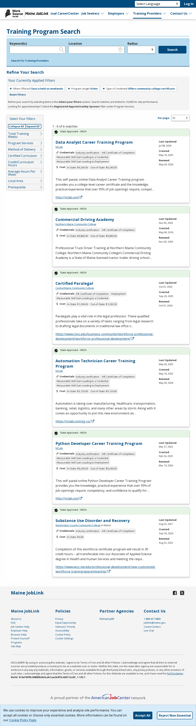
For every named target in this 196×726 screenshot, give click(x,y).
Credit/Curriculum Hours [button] (21, 163)
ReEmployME (107, 619)
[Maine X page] (182, 593)
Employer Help (19, 630)
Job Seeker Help (20, 626)
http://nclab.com (67, 197)
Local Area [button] (15, 181)
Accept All (142, 715)
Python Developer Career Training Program (99, 443)
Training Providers (147, 13)
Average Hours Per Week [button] (21, 173)
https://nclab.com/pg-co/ (73, 421)
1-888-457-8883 (152, 619)
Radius (132, 43)
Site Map (16, 646)
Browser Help (19, 634)
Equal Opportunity (65, 622)
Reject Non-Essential (175, 715)
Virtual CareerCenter (62, 13)
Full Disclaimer (175, 673)
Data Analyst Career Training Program (94, 142)
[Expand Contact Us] (190, 13)
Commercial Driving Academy (85, 219)
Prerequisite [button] (17, 187)
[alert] (120, 132)
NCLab (59, 147)
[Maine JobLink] (27, 13)
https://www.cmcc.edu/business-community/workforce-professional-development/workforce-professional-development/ (105, 336)
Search (172, 50)
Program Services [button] (20, 143)
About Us (16, 619)
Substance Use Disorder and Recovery (93, 520)
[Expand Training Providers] (165, 13)
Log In (189, 4)
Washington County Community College (78, 525)
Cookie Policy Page (22, 720)
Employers (116, 13)
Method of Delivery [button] (22, 149)
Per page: (164, 118)
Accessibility (62, 630)
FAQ (13, 622)
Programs (16, 642)
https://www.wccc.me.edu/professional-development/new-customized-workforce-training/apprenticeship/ (106, 569)
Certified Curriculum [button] (22, 156)
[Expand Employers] (127, 13)
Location (75, 43)
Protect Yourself (20, 638)
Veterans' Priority (65, 626)
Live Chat (149, 630)
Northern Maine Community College (76, 224)
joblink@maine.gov (154, 622)
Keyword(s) (18, 43)
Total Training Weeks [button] (18, 135)
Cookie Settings (64, 638)
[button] (30, 60)
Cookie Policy (62, 634)
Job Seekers (90, 13)
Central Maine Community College (75, 288)
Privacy (59, 619)
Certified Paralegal (74, 283)
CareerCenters (152, 626)
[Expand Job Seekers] (103, 13)
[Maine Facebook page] (175, 593)
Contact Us (178, 13)
